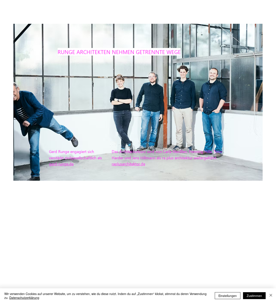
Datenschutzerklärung (24, 297)
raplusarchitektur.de (128, 163)
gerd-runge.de (61, 163)
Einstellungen (227, 295)
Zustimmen (254, 295)
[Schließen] (270, 296)
